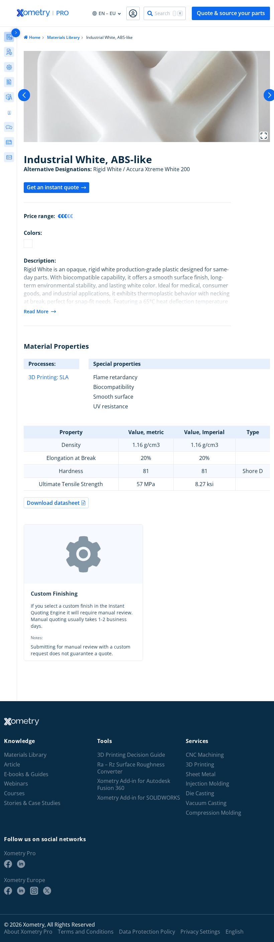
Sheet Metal (201, 774)
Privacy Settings (200, 931)
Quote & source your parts (231, 13)
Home (34, 37)
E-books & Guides (26, 774)
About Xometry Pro (28, 931)
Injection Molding (207, 783)
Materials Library (63, 37)
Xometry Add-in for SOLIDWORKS (138, 797)
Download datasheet (53, 503)
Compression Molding (213, 812)
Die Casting (200, 793)
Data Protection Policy (147, 931)
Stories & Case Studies (32, 803)
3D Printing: (43, 377)
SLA (63, 377)
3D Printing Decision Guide (131, 754)
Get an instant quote (53, 187)
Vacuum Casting (206, 803)
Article (12, 764)
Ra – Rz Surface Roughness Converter (131, 768)
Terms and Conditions (86, 931)
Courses (14, 793)
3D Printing (200, 764)
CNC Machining (205, 754)
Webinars (16, 783)
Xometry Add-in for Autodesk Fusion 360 (133, 785)
